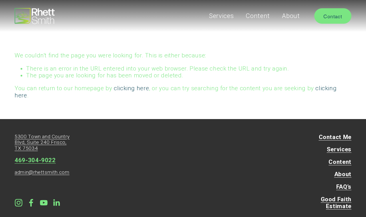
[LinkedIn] (56, 203)
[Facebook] (31, 203)
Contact (332, 16)
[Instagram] (19, 203)
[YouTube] (44, 203)
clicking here (131, 88)
